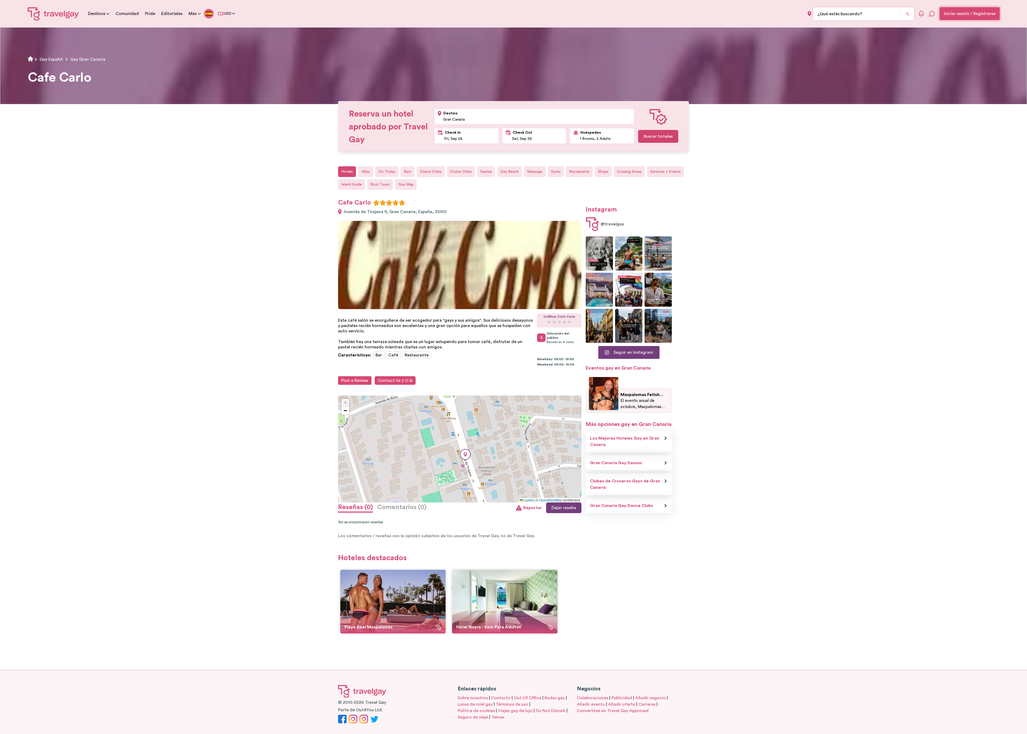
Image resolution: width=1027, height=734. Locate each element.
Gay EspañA (51, 59)
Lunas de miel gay (475, 704)
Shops (603, 172)
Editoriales (171, 13)
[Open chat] (932, 13)
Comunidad (127, 13)
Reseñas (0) (355, 507)
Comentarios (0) (401, 507)
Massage (534, 172)
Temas (497, 717)
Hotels (347, 172)
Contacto (501, 698)
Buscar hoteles (658, 136)
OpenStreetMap (550, 500)
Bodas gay (555, 698)
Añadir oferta (621, 704)
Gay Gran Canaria (87, 59)
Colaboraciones (592, 698)
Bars (407, 172)
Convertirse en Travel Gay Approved (613, 711)
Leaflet (528, 500)
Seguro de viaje (473, 717)
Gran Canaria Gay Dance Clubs (621, 506)
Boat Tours (380, 184)
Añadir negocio (650, 698)
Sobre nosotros (473, 698)
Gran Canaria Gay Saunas (616, 463)
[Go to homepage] (53, 14)
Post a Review (354, 380)
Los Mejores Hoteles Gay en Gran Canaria (624, 441)
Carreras (647, 704)
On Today (386, 172)
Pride (150, 13)
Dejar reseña (563, 508)
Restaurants (579, 172)
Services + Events (665, 172)
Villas (365, 172)
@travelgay (612, 224)
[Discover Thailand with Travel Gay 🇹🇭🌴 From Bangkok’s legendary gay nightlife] (628, 253)
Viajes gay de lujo (515, 711)
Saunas (486, 172)
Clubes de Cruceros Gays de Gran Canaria (625, 484)
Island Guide (351, 184)
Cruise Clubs (461, 172)
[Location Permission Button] (809, 13)
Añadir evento (591, 704)
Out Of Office (527, 698)
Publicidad (621, 698)
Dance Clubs (431, 172)
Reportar (532, 508)
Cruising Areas (629, 172)
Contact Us (389, 380)
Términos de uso (512, 704)
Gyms (556, 172)
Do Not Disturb (550, 711)
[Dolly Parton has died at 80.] (599, 253)
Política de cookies (476, 711)
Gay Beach (509, 172)
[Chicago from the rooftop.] (658, 326)
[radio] (376, 202)
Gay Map (405, 184)
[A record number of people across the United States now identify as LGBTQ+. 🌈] (628, 290)
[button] (465, 454)
